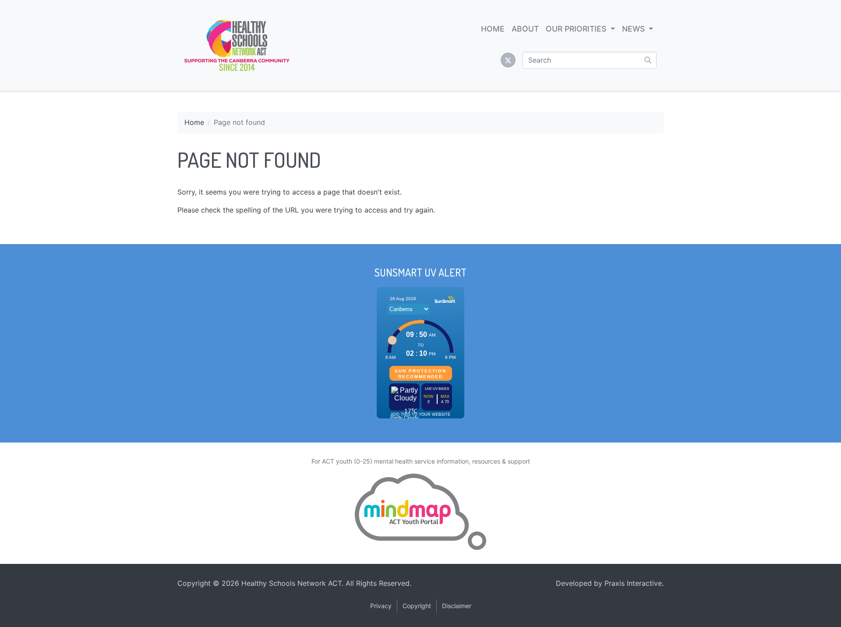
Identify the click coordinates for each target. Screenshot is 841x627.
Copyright (417, 605)
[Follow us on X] (508, 60)
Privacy (381, 605)
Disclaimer (456, 605)
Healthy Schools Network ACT (291, 583)
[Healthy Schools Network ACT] (237, 45)
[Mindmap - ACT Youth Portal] (420, 512)
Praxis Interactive (633, 583)
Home (194, 122)
